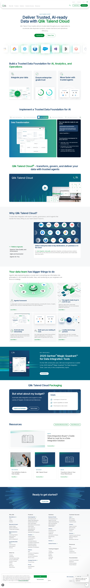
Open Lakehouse (31, 527)
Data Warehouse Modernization (31, 530)
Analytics (30, 567)
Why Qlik (11, 6)
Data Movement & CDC (32, 521)
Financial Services (52, 530)
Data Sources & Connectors (12, 537)
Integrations (71, 561)
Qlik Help (50, 558)
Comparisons (71, 551)
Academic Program (13, 561)
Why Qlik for (12, 517)
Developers (71, 529)
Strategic (32, 560)
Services (11, 547)
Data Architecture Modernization (52, 525)
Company (11, 555)
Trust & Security (12, 544)
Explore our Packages (20, 408)
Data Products (31, 526)
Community (51, 557)
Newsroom (11, 565)
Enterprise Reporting (32, 545)
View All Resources (75, 424)
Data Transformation (32, 523)
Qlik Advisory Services (73, 539)
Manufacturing (51, 536)
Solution (52, 543)
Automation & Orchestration (33, 547)
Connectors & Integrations (33, 553)
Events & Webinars (73, 548)
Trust (10, 518)
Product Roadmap (72, 563)
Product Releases (72, 564)
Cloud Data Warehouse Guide (61, 424)
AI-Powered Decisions (53, 518)
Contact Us (84, 5)
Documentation (72, 520)
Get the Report (44, 373)
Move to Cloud (31, 557)
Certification (51, 552)
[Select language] (87, 2)
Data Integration (31, 566)
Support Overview (73, 526)
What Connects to (13, 532)
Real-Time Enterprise (53, 523)
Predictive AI (30, 539)
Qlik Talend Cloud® (32, 518)
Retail (50, 538)
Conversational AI (31, 538)
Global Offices (12, 567)
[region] (25, 578)
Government (51, 532)
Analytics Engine (12, 526)
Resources (37, 6)
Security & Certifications (33, 556)
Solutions (22, 6)
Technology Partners (13, 534)
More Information (40, 579)
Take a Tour (50, 35)
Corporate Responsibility (14, 558)
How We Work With (13, 542)
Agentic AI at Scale (52, 520)
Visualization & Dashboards (33, 542)
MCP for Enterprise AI (13, 539)
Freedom (11, 521)
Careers (10, 564)
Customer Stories (72, 521)
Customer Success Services (75, 535)
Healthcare (51, 533)
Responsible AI (12, 546)
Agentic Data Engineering (33, 520)
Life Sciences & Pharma (53, 535)
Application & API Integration (33, 532)
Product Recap (31, 562)
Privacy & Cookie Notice (23, 580)
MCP (29, 551)
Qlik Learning (71, 518)
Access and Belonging (13, 559)
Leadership (11, 556)
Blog (70, 546)
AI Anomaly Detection (32, 541)
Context (10, 520)
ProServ (50, 554)
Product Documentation (74, 560)
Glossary (71, 549)
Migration (50, 555)
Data (31, 517)
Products (16, 6)
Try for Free (76, 5)
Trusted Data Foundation (14, 529)
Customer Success (29, 6)
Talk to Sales (33, 408)
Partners (11, 562)
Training (50, 551)
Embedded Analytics (32, 544)
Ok (40, 576)
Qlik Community (72, 527)
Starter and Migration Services (73, 537)
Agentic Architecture (13, 527)
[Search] (70, 5)
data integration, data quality (43, 251)
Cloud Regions (31, 554)
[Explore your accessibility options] (2, 585)
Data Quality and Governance (34, 524)
